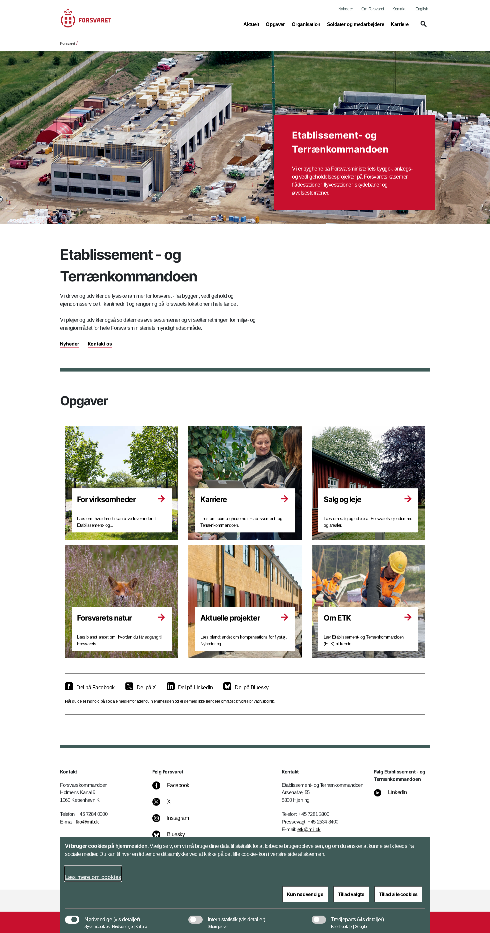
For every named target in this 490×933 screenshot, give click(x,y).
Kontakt (398, 9)
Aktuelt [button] (251, 24)
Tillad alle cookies (398, 894)
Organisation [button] (306, 24)
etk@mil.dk (309, 829)
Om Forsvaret (372, 9)
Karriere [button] (400, 24)
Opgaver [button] (275, 24)
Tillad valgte (351, 894)
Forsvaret (67, 43)
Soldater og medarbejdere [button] (355, 24)
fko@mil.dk (87, 822)
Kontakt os (100, 343)
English (421, 9)
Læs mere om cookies (93, 877)
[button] (422, 27)
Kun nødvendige (305, 894)
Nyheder (345, 9)
